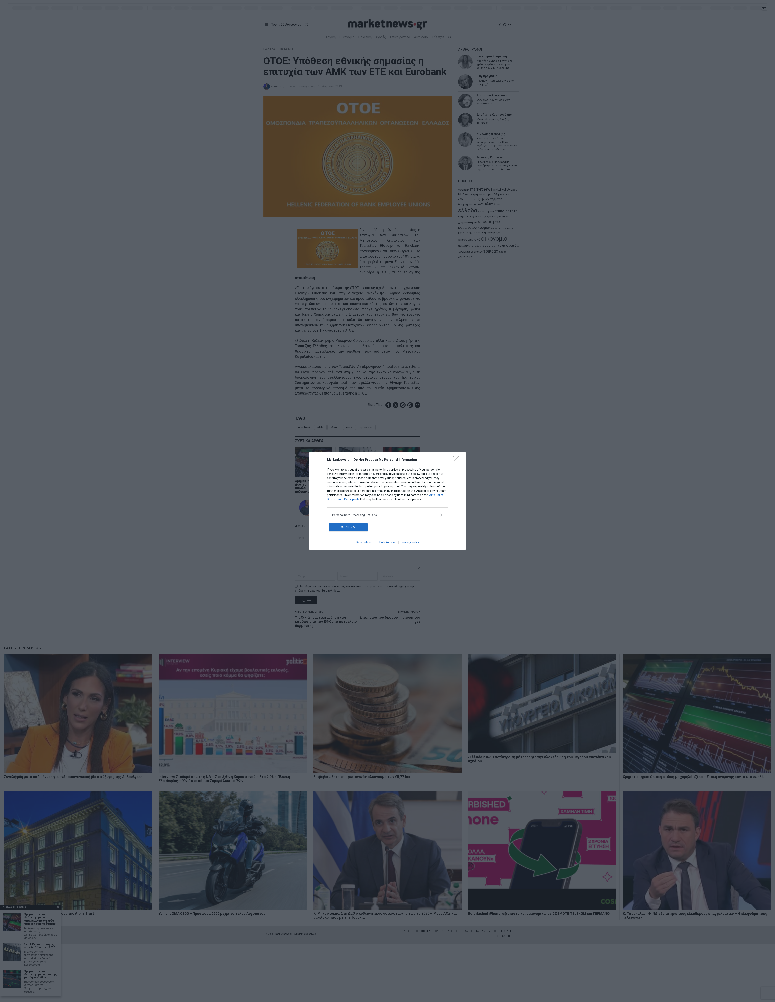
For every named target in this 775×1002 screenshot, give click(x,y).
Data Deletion (364, 542)
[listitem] (387, 515)
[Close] (457, 460)
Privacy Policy (410, 542)
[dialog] (387, 501)
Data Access (387, 542)
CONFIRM (348, 527)
